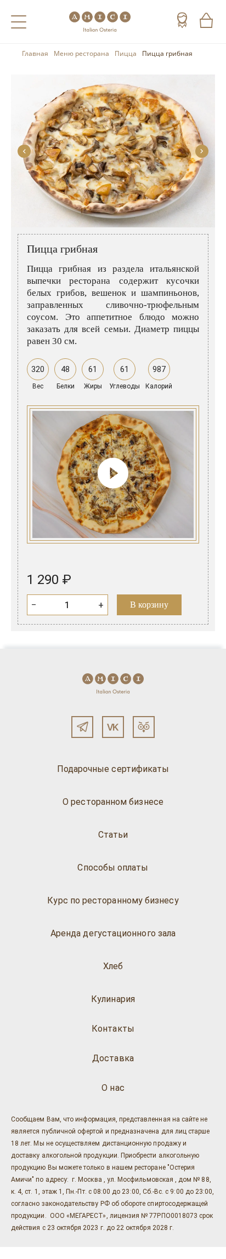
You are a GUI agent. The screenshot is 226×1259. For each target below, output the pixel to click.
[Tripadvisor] (144, 727)
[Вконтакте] (113, 727)
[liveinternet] (24, 1253)
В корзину (149, 604)
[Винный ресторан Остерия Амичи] (100, 22)
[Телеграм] (82, 727)
